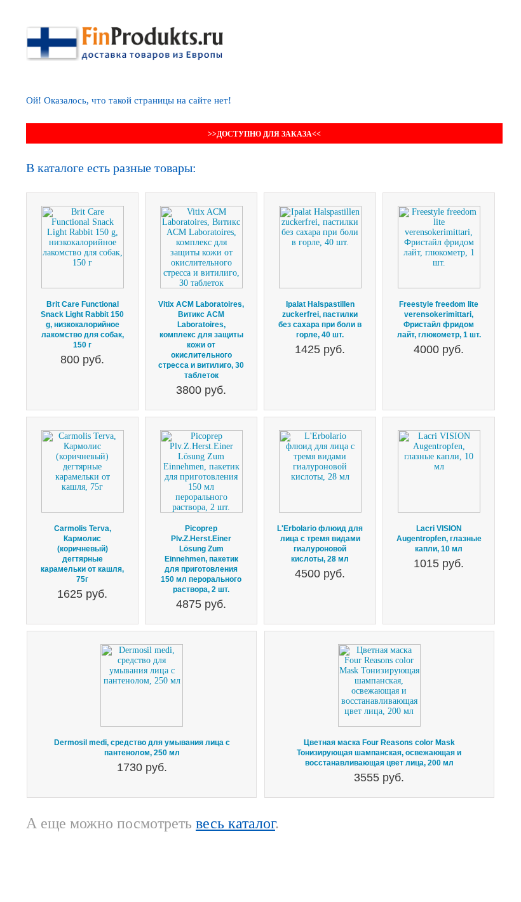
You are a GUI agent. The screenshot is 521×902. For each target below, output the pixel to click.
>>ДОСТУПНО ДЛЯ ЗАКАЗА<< (264, 134)
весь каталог (235, 823)
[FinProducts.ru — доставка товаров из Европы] (124, 31)
